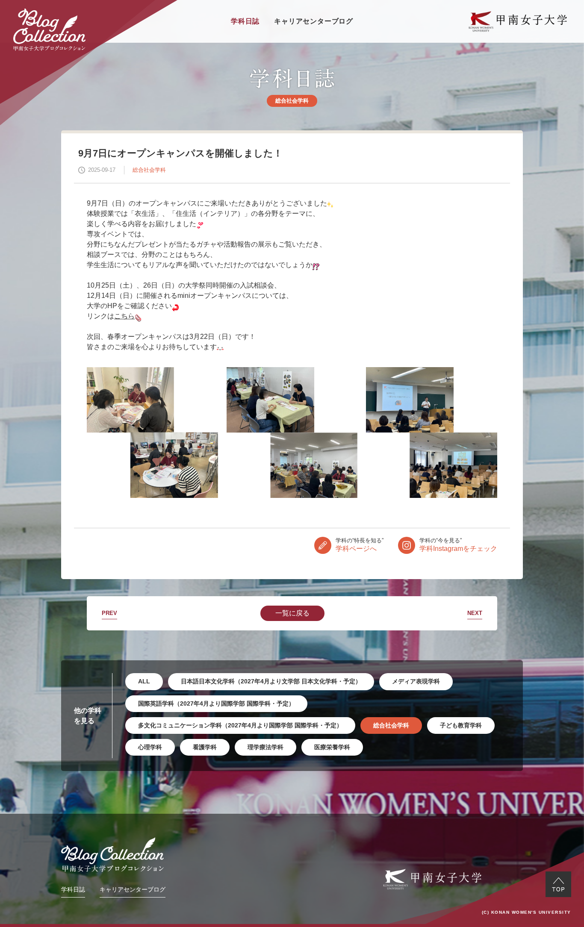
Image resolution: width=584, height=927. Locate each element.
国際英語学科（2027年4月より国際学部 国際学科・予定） (216, 703)
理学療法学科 (265, 747)
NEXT (474, 613)
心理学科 (150, 747)
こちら (124, 316)
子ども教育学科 (461, 725)
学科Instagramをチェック (458, 544)
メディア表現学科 (416, 681)
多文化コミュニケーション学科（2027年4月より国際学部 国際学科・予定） (240, 725)
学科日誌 (245, 21)
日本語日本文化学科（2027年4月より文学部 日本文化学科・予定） (271, 681)
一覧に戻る (292, 613)
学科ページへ (359, 544)
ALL (144, 681)
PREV (109, 613)
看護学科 (205, 747)
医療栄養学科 (332, 747)
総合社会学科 (391, 725)
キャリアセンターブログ (313, 21)
